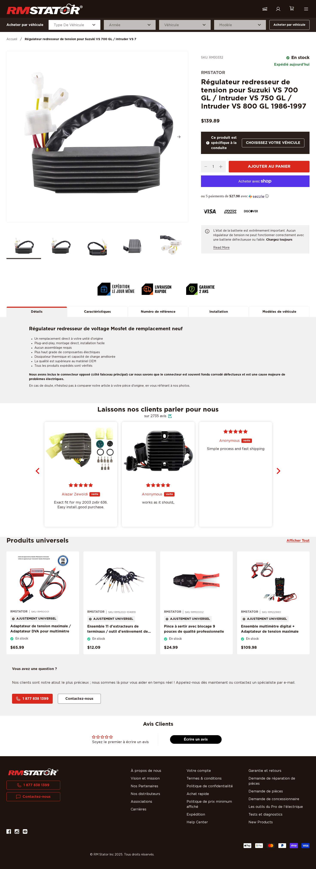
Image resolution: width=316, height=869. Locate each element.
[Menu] (306, 9)
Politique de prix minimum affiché (209, 804)
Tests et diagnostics (265, 814)
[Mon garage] (264, 9)
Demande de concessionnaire (274, 799)
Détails (37, 311)
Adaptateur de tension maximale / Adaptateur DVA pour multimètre (40, 629)
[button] (255, 196)
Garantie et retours (265, 770)
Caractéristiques (97, 311)
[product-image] (42, 580)
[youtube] (25, 832)
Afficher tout (298, 540)
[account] (278, 9)
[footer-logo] (33, 771)
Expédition (196, 814)
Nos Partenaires (144, 786)
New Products (261, 822)
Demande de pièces (266, 791)
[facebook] (8, 832)
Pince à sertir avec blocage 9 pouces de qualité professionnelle (194, 629)
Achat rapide (198, 794)
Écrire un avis (196, 739)
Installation (218, 311)
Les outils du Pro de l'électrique (276, 807)
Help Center (197, 822)
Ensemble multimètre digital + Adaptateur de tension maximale (270, 629)
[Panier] (291, 9)
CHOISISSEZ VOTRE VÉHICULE (273, 143)
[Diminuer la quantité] (206, 166)
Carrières (138, 809)
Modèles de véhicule (279, 311)
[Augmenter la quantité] (221, 166)
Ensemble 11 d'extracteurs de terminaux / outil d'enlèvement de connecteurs (117, 631)
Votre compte (199, 770)
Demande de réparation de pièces (272, 781)
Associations (141, 801)
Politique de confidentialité (210, 786)
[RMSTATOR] (44, 8)
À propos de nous (146, 770)
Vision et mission (145, 778)
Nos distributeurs (145, 794)
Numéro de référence (158, 311)
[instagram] (17, 832)
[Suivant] (179, 137)
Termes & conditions (204, 778)
